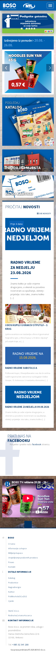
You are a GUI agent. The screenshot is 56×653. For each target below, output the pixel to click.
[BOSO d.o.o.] (10, 4)
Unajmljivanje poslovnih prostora (23, 557)
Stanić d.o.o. (13, 610)
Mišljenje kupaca (15, 553)
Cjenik (11, 601)
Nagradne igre (14, 587)
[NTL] (29, 4)
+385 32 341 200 (20, 644)
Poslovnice (13, 582)
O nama (11, 543)
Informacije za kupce (17, 548)
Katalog (11, 578)
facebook (36, 444)
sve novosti (45, 213)
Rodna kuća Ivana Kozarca (20, 615)
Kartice (11, 591)
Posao (11, 562)
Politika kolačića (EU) (17, 596)
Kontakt (11, 567)
